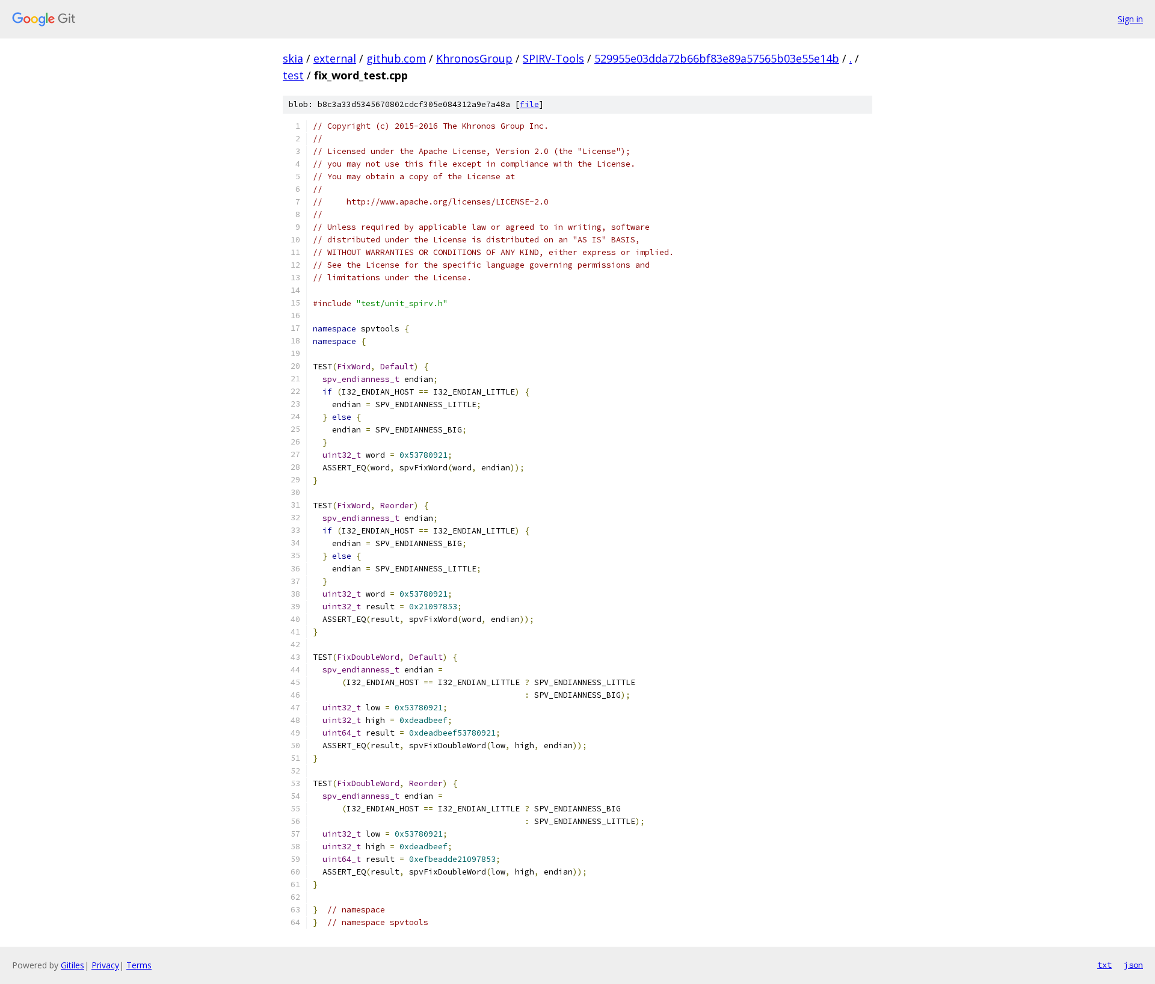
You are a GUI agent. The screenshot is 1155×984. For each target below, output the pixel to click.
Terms (139, 965)
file (529, 104)
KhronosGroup (474, 58)
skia (293, 58)
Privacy (105, 965)
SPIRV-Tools (553, 58)
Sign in (1130, 19)
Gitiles (72, 965)
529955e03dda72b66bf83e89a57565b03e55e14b (716, 58)
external (334, 58)
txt (1104, 964)
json (1133, 964)
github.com (396, 58)
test (293, 75)
